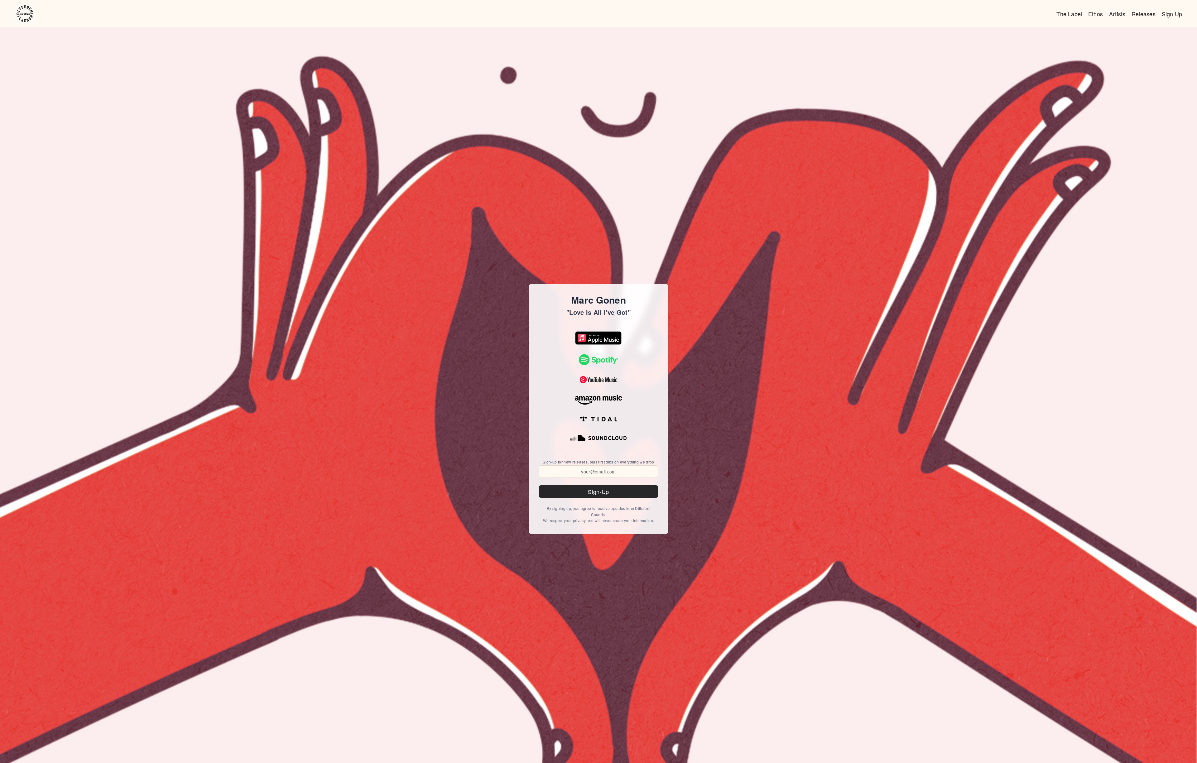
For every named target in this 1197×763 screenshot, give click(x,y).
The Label (1069, 14)
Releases (1143, 14)
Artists (1117, 14)
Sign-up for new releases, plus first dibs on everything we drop (598, 461)
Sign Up (1172, 14)
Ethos (1095, 14)
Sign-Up (598, 491)
